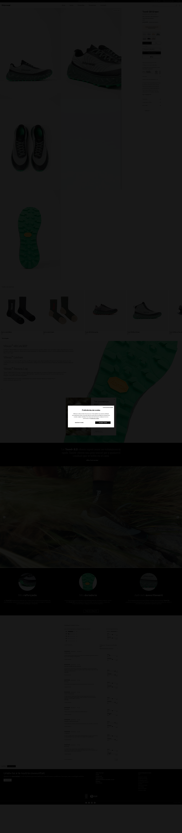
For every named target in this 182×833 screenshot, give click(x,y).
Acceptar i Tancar (103, 422)
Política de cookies (95, 418)
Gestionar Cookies (79, 422)
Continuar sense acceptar (108, 407)
